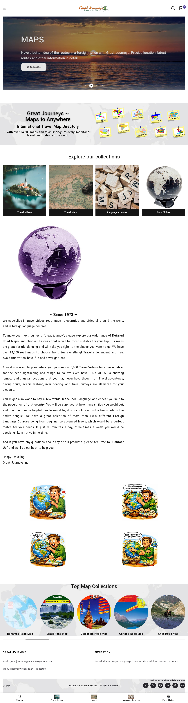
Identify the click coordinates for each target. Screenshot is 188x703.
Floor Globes (150, 661)
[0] (181, 8)
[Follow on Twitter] (153, 685)
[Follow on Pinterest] (175, 685)
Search (163, 661)
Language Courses (130, 661)
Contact (173, 661)
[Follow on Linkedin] (168, 685)
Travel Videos (88, 367)
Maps (115, 661)
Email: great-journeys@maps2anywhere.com (28, 661)
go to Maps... (34, 67)
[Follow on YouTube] (182, 685)
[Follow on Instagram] (160, 685)
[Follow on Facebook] (146, 685)
